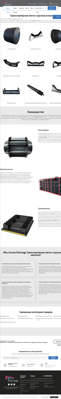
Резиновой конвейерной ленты (26, 318)
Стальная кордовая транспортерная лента (44, 319)
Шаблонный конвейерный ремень (8, 322)
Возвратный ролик (11, 103)
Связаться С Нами (37, 8)
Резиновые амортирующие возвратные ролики (36, 103)
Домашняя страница (8, 8)
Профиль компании (15, 8)
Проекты (27, 8)
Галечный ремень (11, 49)
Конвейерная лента (5, 316)
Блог (21, 393)
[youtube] (11, 384)
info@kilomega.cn (44, 4)
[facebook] (9, 384)
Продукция (21, 8)
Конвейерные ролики (36, 49)
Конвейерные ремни (23, 316)
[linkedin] (14, 384)
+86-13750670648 (34, 4)
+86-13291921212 (55, 4)
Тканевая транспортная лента (7, 318)
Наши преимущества (48, 383)
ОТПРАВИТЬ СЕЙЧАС (53, 357)
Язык (41, 8)
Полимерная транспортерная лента (44, 316)
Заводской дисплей (48, 381)
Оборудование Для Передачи (37, 381)
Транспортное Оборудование (37, 378)
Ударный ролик (35, 76)
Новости (32, 8)
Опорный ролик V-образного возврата (11, 76)
